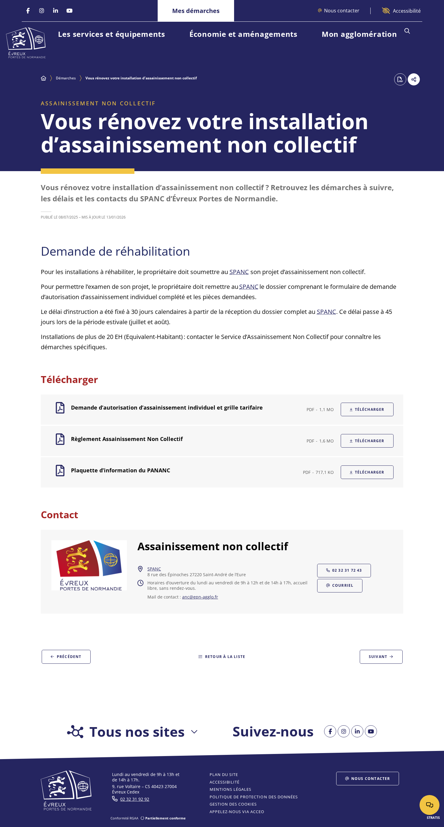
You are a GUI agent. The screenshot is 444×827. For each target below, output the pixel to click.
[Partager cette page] (414, 79)
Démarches (66, 78)
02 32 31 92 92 (134, 799)
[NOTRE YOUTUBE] (69, 11)
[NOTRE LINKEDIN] (56, 11)
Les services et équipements (111, 34)
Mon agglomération (359, 34)
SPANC (239, 272)
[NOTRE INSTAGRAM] (42, 11)
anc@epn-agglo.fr (200, 597)
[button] (407, 31)
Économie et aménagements (243, 34)
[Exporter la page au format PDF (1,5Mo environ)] (400, 79)
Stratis (433, 817)
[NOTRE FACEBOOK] (28, 11)
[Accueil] (43, 78)
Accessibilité (407, 11)
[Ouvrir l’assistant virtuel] (429, 805)
